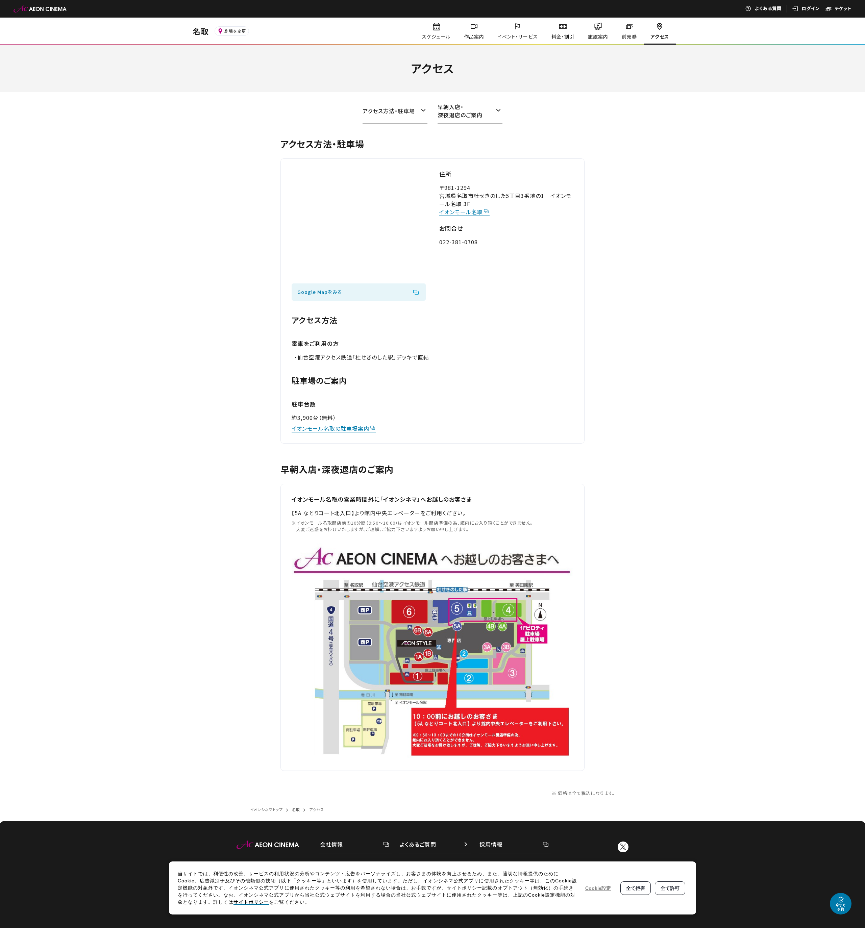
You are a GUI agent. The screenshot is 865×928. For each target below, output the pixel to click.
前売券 (629, 36)
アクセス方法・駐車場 (389, 111)
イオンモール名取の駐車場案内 (330, 428)
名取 (201, 31)
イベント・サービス (518, 36)
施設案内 (598, 36)
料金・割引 (562, 36)
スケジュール (436, 36)
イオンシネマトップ (266, 809)
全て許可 (670, 888)
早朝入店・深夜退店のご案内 (460, 111)
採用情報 (490, 844)
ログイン (811, 8)
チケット (843, 8)
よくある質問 (768, 8)
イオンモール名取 (461, 212)
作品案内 (474, 36)
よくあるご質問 (418, 844)
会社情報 (331, 844)
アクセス (659, 36)
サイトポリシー (251, 902)
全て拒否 (635, 888)
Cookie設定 (598, 888)
